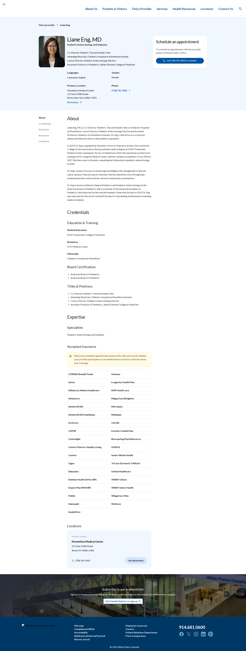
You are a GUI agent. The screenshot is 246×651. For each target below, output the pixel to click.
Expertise (44, 129)
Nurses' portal (82, 639)
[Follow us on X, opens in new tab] (188, 634)
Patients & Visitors (114, 8)
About (42, 117)
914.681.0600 (192, 627)
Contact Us (225, 8)
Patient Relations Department (141, 632)
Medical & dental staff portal (89, 635)
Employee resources (136, 625)
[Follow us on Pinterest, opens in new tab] (210, 634)
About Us (91, 8)
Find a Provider (142, 8)
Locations (207, 8)
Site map (79, 625)
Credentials (45, 123)
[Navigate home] (46, 625)
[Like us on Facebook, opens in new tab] (181, 634)
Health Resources (184, 8)
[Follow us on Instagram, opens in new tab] (196, 634)
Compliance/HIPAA (84, 629)
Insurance (44, 135)
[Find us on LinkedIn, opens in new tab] (203, 634)
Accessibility (81, 632)
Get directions (136, 560)
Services (162, 8)
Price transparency (136, 635)
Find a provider (47, 25)
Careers (130, 629)
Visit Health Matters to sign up (121, 601)
